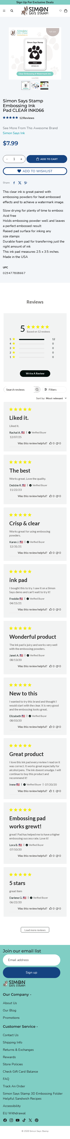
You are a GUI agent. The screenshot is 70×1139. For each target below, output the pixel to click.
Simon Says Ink (14, 133)
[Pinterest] (36, 1120)
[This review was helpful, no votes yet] (50, 443)
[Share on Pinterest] (25, 183)
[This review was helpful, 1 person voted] (50, 791)
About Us (10, 1003)
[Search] (12, 11)
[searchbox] (19, 389)
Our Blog (9, 1010)
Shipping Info (12, 1042)
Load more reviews (35, 930)
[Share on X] (20, 183)
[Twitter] (30, 1120)
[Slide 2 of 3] (35, 85)
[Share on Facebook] (14, 183)
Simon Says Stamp (39, 1131)
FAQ (6, 1079)
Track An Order (14, 1086)
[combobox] (51, 398)
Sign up (31, 972)
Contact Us (10, 1035)
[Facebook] (5, 1120)
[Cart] (66, 11)
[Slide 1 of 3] (26, 85)
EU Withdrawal (14, 1113)
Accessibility (12, 1106)
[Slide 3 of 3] (44, 85)
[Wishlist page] (60, 11)
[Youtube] (17, 1120)
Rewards (9, 1057)
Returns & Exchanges (18, 1050)
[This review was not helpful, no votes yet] (57, 443)
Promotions (11, 1018)
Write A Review (35, 373)
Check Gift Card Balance (20, 1071)
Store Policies (13, 1064)
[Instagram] (11, 1120)
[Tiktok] (24, 1120)
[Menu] (4, 11)
